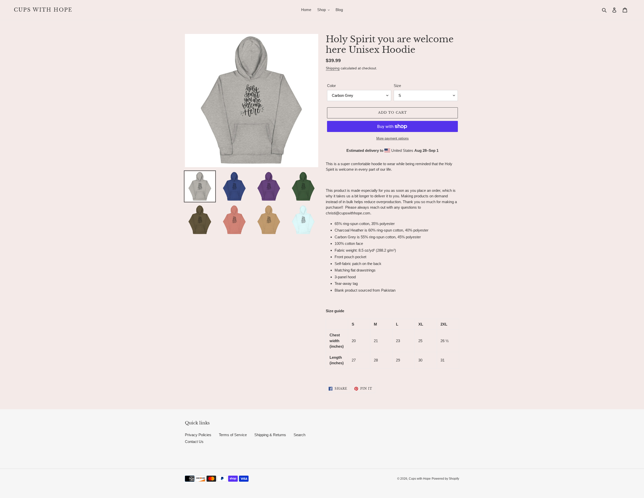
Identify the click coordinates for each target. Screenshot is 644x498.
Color (331, 85)
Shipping (333, 68)
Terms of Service (233, 435)
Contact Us (194, 441)
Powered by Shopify (445, 478)
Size (397, 85)
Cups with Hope (43, 10)
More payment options (392, 138)
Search (299, 435)
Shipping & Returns (270, 435)
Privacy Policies (198, 435)
